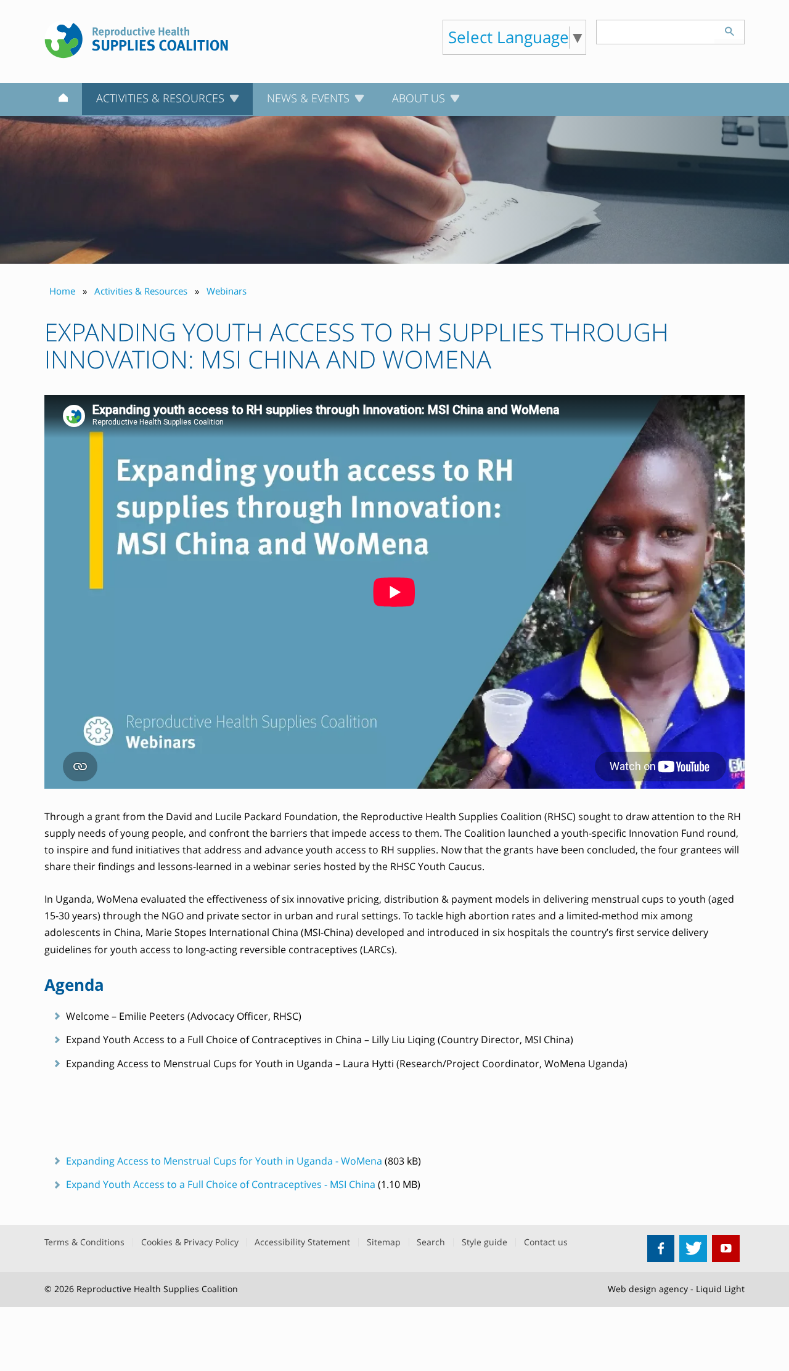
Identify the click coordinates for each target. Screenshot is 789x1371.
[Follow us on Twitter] (693, 1249)
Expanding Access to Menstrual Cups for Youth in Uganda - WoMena (224, 1161)
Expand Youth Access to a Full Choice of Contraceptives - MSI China (220, 1184)
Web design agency (648, 1289)
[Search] (729, 29)
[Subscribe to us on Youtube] (726, 1249)
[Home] (63, 100)
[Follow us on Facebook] (661, 1249)
